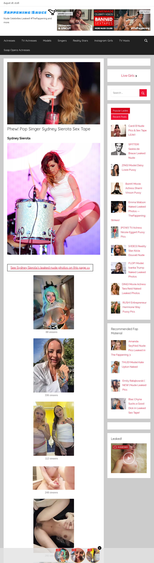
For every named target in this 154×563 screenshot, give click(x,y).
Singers (62, 40)
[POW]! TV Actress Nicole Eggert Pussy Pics (133, 232)
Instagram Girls (103, 40)
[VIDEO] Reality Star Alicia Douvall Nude (137, 251)
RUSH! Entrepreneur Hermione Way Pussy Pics (134, 307)
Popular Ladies (120, 110)
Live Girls (127, 75)
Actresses (9, 40)
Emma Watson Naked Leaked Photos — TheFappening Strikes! (128, 211)
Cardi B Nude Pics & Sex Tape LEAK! (137, 130)
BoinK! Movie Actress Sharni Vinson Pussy (133, 188)
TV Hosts (124, 40)
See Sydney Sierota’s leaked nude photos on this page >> (50, 267)
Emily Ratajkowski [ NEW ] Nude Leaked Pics (134, 385)
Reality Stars (80, 40)
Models (47, 40)
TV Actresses (29, 40)
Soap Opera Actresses (17, 50)
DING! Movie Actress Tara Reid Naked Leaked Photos (134, 289)
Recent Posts (119, 116)
